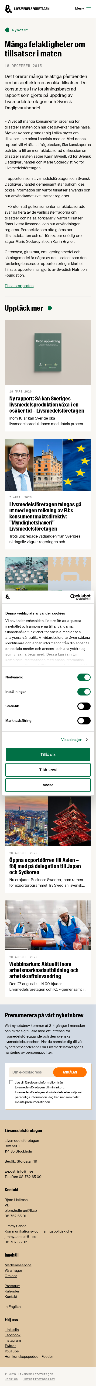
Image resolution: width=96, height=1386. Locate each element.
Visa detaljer (71, 740)
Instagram (13, 1340)
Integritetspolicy (39, 1378)
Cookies (11, 1378)
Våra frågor (13, 1270)
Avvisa (48, 785)
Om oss (11, 1276)
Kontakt (11, 1296)
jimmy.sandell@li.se (20, 1236)
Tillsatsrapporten (19, 285)
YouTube (12, 1351)
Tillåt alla (48, 754)
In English (13, 1306)
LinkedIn (12, 1329)
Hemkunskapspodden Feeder (29, 1356)
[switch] (84, 691)
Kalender (12, 1291)
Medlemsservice (18, 1265)
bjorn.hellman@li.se (21, 1210)
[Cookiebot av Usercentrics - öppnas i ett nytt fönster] (70, 597)
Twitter (10, 1346)
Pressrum (12, 1286)
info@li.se (25, 1171)
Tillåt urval (48, 770)
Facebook (13, 1335)
